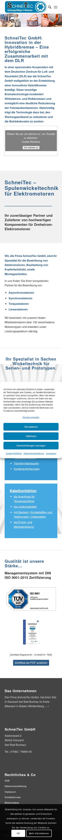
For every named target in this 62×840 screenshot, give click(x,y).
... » (47, 706)
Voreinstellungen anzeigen (31, 445)
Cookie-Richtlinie (14, 453)
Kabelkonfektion (23, 490)
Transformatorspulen (26, 463)
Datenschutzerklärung (34, 453)
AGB (7, 780)
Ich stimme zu (31, 147)
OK (18, 833)
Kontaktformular (12, 797)
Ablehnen (31, 436)
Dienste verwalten (31, 417)
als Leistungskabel (25, 507)
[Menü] (55, 7)
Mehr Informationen (39, 833)
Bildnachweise (12, 802)
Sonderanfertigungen (27, 469)
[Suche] (48, 7)
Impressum (51, 453)
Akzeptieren (31, 426)
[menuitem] (48, 7)
